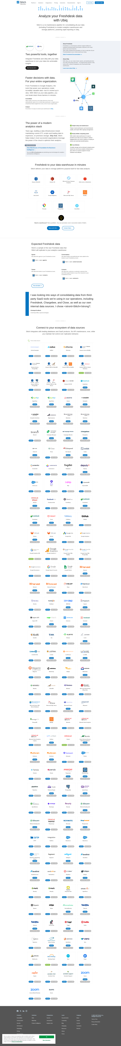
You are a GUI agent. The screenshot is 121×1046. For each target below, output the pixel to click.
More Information (46, 1040)
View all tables (37, 285)
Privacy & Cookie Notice (17, 1041)
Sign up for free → (53, 228)
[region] (28, 1039)
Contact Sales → (68, 228)
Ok (46, 1036)
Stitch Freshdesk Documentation (71, 54)
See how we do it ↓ (32, 67)
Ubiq (52, 108)
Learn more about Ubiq (69, 68)
